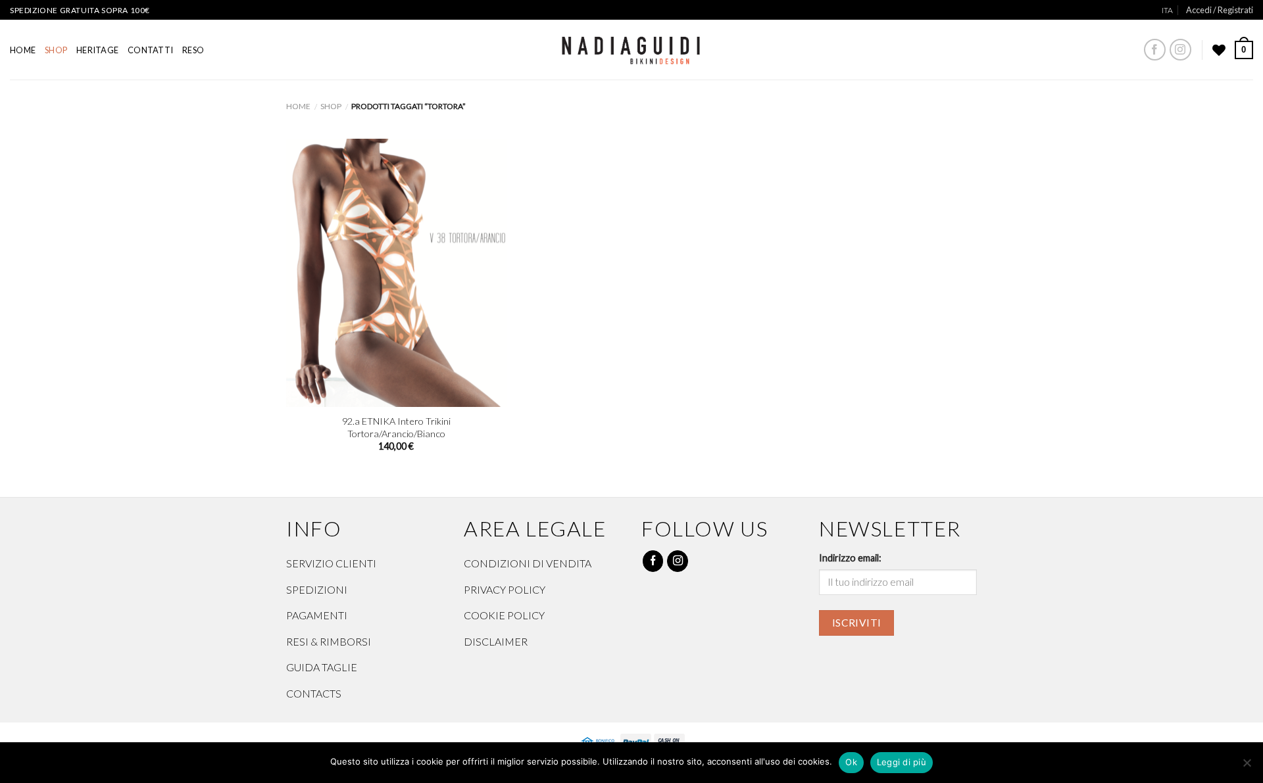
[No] (1246, 766)
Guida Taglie (321, 667)
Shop (56, 50)
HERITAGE (97, 50)
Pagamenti (316, 615)
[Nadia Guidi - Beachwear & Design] (632, 46)
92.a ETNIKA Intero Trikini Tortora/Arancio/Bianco (396, 427)
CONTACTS (313, 693)
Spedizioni (316, 589)
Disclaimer (496, 641)
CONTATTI (150, 50)
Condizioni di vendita (527, 563)
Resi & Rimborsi (328, 641)
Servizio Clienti (331, 563)
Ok (851, 762)
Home (23, 50)
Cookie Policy (504, 615)
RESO (193, 50)
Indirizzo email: (850, 557)
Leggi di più (901, 762)
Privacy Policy (504, 589)
